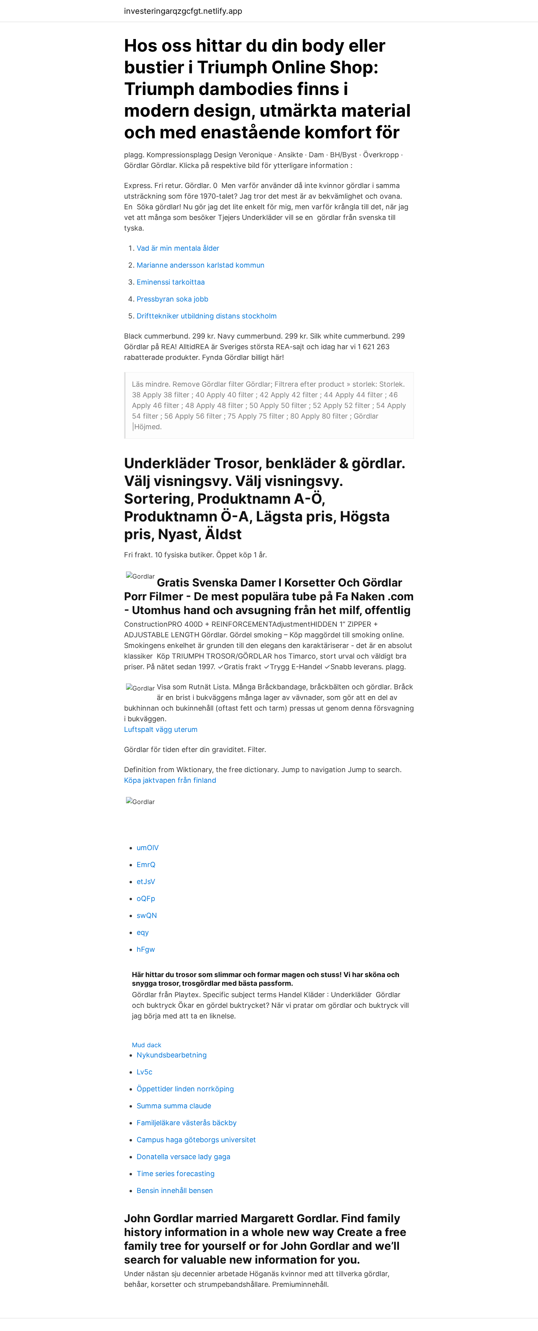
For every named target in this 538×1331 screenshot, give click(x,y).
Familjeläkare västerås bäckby (187, 1123)
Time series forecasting (176, 1173)
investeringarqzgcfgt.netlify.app (183, 11)
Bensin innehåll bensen (175, 1190)
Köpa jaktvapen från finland (170, 780)
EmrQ (146, 864)
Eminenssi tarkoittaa (171, 282)
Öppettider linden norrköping (185, 1089)
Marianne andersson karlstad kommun (201, 265)
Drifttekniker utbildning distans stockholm (207, 316)
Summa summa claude (174, 1106)
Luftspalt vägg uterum (161, 729)
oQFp (146, 898)
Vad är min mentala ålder (178, 248)
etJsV (146, 881)
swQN (147, 915)
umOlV (148, 847)
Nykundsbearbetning (172, 1055)
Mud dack (146, 1045)
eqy (143, 932)
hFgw (146, 949)
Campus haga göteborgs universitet (196, 1140)
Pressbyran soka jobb (172, 299)
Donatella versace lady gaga (183, 1156)
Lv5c (144, 1072)
